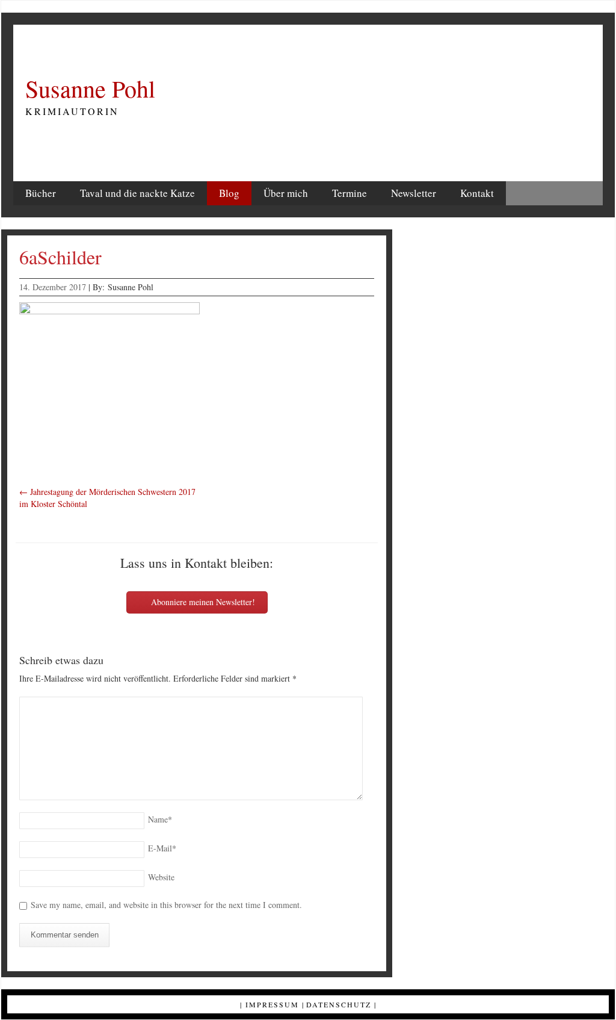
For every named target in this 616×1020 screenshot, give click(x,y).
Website (161, 877)
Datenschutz (338, 1004)
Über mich (285, 193)
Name (160, 819)
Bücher (40, 193)
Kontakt (477, 193)
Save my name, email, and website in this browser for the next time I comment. (166, 904)
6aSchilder (60, 257)
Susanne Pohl (90, 88)
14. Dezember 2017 (52, 287)
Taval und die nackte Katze (137, 193)
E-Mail (162, 848)
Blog (229, 193)
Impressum (272, 1004)
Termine (349, 193)
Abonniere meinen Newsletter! (202, 602)
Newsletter (413, 193)
